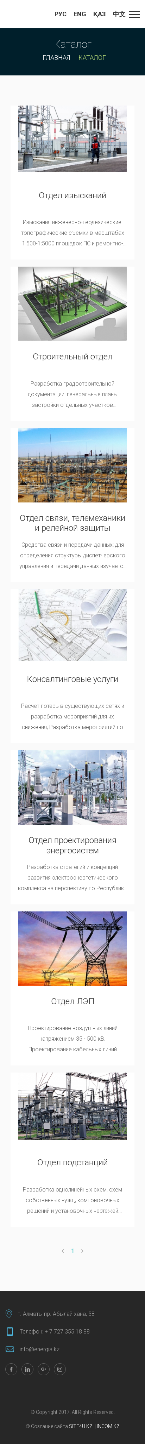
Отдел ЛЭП (72, 1001)
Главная (56, 57)
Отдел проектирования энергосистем (72, 845)
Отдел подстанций (72, 1162)
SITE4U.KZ (81, 1426)
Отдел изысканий (72, 195)
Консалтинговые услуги (72, 679)
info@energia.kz (39, 1349)
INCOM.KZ (108, 1426)
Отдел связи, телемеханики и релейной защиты (72, 523)
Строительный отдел (73, 357)
